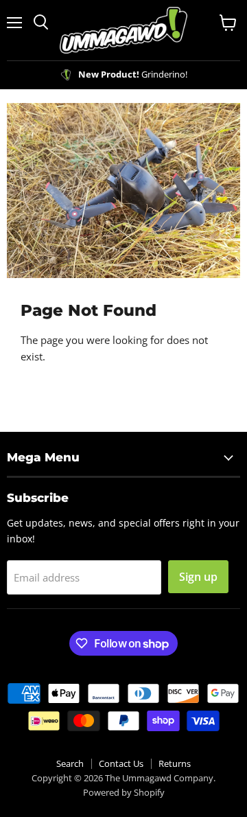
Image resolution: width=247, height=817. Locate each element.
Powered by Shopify (124, 792)
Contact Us (121, 763)
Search (70, 763)
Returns (174, 763)
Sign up (198, 576)
